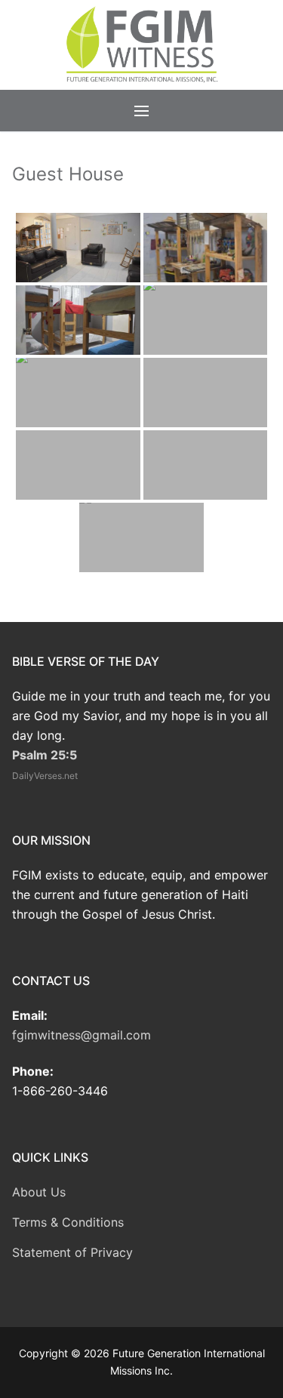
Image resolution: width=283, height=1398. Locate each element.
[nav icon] (141, 110)
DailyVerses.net (45, 775)
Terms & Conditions (68, 1222)
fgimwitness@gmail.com (81, 1034)
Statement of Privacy (72, 1252)
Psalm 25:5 (44, 754)
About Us (39, 1191)
